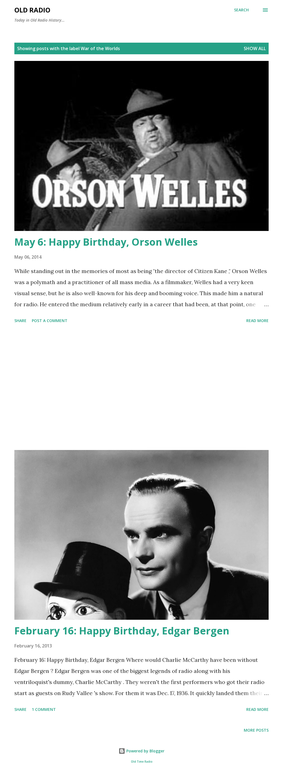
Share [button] (20, 320)
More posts (256, 730)
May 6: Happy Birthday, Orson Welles (106, 242)
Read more (257, 320)
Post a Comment (49, 320)
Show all (255, 48)
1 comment (44, 709)
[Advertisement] (141, 387)
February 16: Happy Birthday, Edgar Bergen (121, 630)
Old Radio (32, 9)
